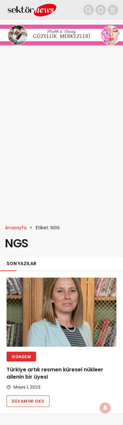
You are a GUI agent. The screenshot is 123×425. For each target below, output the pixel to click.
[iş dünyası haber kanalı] (32, 9)
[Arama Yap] (88, 10)
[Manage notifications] (105, 408)
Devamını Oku (28, 401)
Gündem (21, 357)
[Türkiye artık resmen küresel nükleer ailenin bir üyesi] (61, 312)
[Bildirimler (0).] (100, 10)
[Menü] (113, 10)
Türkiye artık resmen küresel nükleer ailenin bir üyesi (55, 373)
